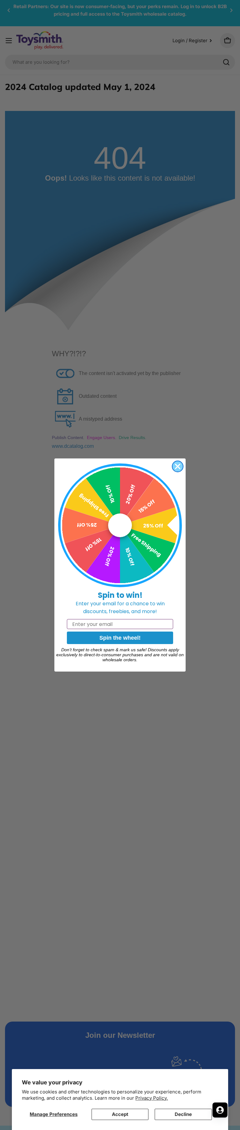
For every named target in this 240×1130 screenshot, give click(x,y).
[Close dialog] (177, 466)
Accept (120, 1114)
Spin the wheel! (120, 638)
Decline (183, 1114)
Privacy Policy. (151, 1098)
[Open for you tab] (220, 1110)
